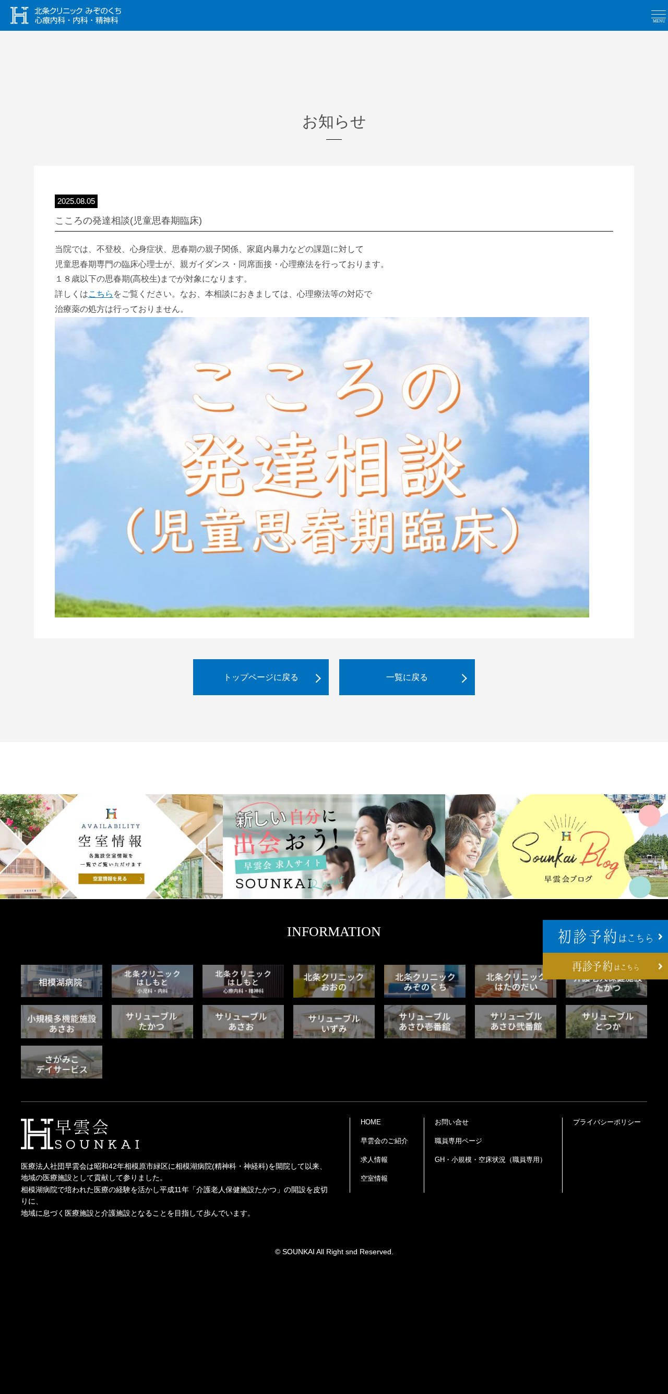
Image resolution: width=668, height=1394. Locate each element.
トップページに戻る (261, 677)
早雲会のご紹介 (384, 1141)
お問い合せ (452, 1122)
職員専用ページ (458, 1141)
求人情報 (374, 1159)
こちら (100, 293)
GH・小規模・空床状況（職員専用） (490, 1159)
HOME (371, 1122)
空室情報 (374, 1178)
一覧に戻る (407, 677)
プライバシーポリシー (607, 1122)
